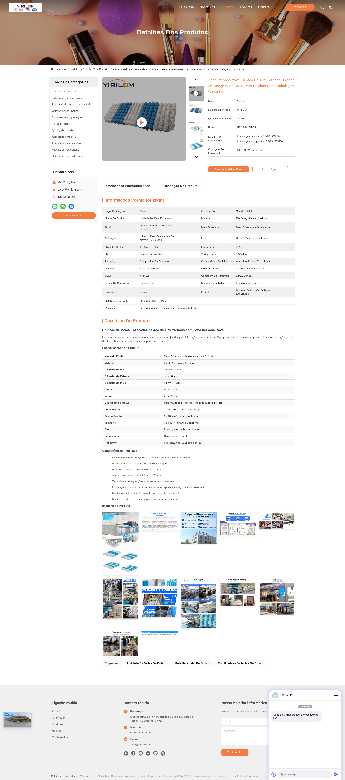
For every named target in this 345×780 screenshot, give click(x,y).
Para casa (186, 7)
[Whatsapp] (55, 206)
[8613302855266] (155, 754)
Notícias (57, 730)
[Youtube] (148, 754)
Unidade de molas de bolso (146, 663)
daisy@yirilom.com (70, 189)
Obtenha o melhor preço (228, 169)
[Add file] (273, 774)
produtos (227, 7)
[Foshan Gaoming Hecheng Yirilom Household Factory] (25, 7)
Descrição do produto (181, 186)
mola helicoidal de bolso (192, 663)
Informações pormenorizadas (127, 186)
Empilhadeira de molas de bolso (240, 663)
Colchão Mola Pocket (95, 69)
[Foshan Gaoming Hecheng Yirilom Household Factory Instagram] (140, 754)
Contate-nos (266, 7)
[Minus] (336, 695)
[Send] (336, 774)
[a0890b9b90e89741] (162, 754)
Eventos (246, 7)
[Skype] (71, 206)
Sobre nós (207, 7)
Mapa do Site (87, 776)
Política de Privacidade (64, 776)
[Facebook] (133, 754)
